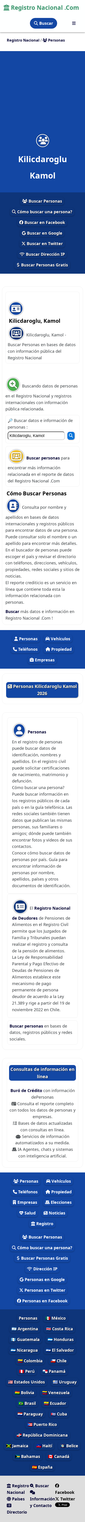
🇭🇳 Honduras (61, 1339)
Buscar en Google (44, 233)
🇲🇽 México (55, 1318)
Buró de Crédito (26, 1090)
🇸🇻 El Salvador (60, 1350)
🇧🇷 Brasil (27, 1403)
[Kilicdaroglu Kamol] (42, 140)
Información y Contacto (42, 1502)
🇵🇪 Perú (27, 1371)
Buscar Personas (44, 201)
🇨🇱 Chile (59, 1360)
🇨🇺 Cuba (59, 1414)
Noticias (56, 1213)
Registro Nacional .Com (44, 7)
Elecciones (61, 1202)
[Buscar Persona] (71, 436)
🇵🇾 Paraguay (30, 1414)
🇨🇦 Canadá (58, 1456)
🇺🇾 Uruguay (65, 1382)
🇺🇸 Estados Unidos (26, 1382)
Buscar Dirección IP (45, 254)
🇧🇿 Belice (69, 1445)
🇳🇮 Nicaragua (24, 1350)
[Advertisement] (42, 95)
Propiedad (61, 649)
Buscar (45, 23)
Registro (44, 1223)
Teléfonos (27, 649)
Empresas (44, 660)
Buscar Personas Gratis (44, 265)
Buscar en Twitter (44, 243)
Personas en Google (44, 1279)
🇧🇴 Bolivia (24, 1392)
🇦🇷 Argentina (25, 1328)
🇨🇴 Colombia (30, 1360)
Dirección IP (44, 1268)
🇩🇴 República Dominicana (42, 1435)
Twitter (67, 1499)
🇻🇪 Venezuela (56, 1392)
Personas (28, 638)
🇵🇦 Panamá (54, 1371)
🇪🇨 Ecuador (55, 1403)
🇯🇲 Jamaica (17, 1445)
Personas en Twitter (44, 1290)
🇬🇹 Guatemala (25, 1339)
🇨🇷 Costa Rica (59, 1328)
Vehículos (60, 638)
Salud (29, 1213)
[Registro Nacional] (74, 23)
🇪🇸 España (42, 1467)
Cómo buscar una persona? (44, 211)
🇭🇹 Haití (44, 1445)
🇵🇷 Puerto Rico (42, 1424)
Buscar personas (43, 458)
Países (18, 1499)
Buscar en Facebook (44, 222)
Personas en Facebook (44, 1301)
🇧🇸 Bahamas (27, 1456)
